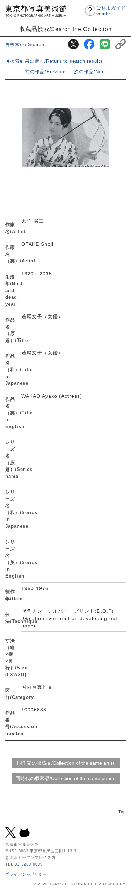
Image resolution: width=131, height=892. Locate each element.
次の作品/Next (90, 71)
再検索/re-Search (24, 44)
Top (122, 812)
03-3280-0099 (29, 864)
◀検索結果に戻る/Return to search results (54, 61)
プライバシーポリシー (26, 874)
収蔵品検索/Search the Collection (66, 29)
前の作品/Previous (46, 71)
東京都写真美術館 (35, 11)
